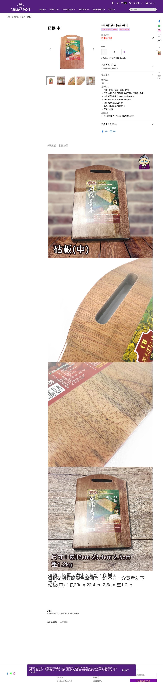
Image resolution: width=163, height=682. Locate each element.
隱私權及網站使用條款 (64, 681)
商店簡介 (60, 678)
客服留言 (96, 678)
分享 (106, 131)
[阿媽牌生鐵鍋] (20, 7)
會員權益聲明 (97, 681)
